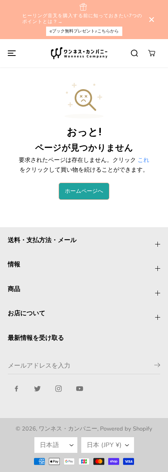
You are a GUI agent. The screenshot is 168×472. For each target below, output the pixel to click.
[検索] (134, 53)
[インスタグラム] (58, 388)
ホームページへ (84, 191)
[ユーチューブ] (79, 388)
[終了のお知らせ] (151, 19)
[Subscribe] (157, 366)
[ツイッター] (37, 388)
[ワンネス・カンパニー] (80, 53)
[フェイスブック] (16, 388)
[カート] (151, 53)
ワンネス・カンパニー (68, 429)
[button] (10, 53)
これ (143, 160)
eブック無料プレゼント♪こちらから (84, 31)
